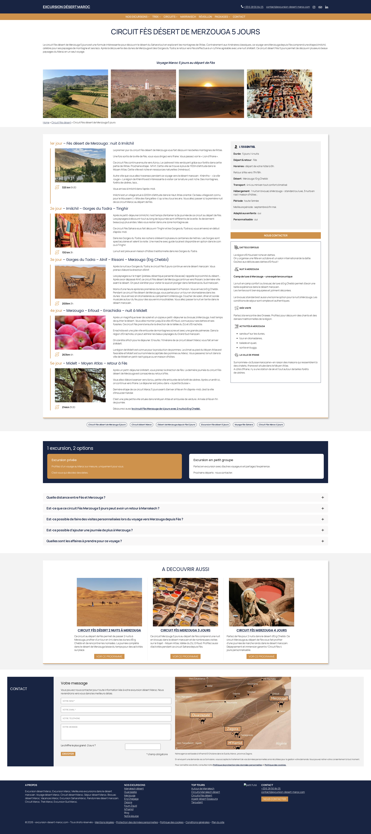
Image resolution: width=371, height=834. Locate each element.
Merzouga (129, 795)
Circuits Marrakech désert (205, 792)
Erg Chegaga (131, 798)
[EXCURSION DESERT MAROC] (251, 785)
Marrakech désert (134, 788)
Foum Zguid (130, 805)
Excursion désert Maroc (66, 6)
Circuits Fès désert (201, 795)
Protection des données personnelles (137, 822)
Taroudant (197, 802)
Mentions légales (104, 822)
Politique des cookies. (275, 764)
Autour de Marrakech (202, 788)
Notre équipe (131, 816)
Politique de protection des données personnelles (237, 764)
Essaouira (212, 798)
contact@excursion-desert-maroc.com (288, 6)
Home (46, 122)
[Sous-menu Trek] (160, 17)
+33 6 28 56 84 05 (253, 7)
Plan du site (218, 822)
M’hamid (128, 809)
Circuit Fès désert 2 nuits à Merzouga (109, 630)
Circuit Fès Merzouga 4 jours (262, 630)
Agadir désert (198, 798)
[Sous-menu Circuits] (177, 17)
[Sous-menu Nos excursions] (149, 17)
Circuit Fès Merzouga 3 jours (185, 630)
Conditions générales (198, 822)
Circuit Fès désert (61, 122)
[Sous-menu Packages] (229, 17)
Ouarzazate (130, 792)
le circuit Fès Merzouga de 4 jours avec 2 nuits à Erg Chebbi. (166, 408)
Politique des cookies (171, 822)
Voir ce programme (109, 656)
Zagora (128, 802)
